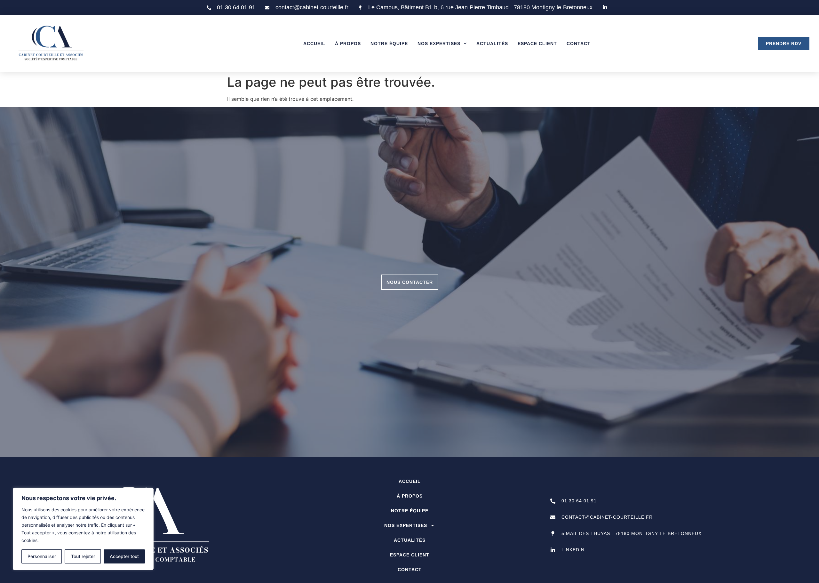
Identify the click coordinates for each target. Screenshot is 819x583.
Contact (579, 43)
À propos (348, 43)
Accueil (314, 43)
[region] (83, 529)
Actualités (492, 43)
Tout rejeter (83, 556)
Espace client (537, 43)
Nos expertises (438, 43)
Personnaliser (42, 556)
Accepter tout (124, 556)
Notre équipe (389, 43)
